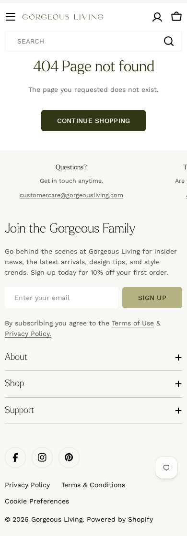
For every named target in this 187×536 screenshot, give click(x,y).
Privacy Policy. (28, 333)
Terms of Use (133, 323)
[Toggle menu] (10, 16)
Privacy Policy (27, 485)
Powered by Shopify (120, 519)
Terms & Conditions (93, 485)
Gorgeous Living (56, 519)
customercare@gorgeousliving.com (71, 195)
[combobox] (93, 41)
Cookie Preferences (37, 501)
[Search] (169, 41)
